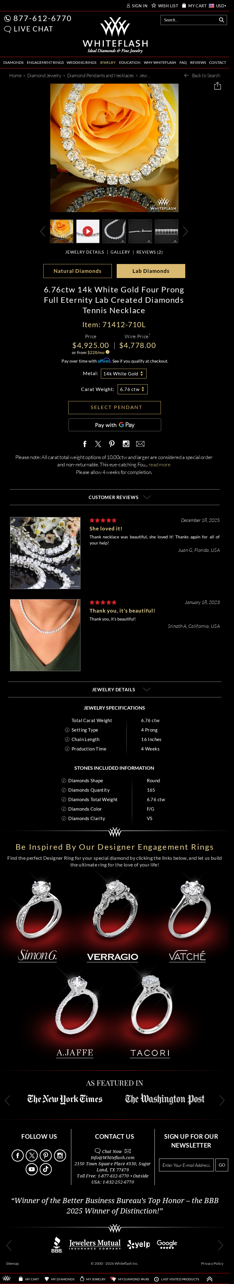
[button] (7, 29)
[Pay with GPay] (115, 424)
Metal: (90, 373)
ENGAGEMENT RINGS (45, 62)
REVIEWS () (149, 252)
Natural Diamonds (77, 271)
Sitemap (12, 1263)
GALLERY (120, 252)
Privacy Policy (212, 1263)
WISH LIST (168, 6)
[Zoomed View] (140, 230)
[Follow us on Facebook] (18, 1160)
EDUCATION (129, 62)
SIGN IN (139, 6)
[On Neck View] (61, 230)
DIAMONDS (13, 62)
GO (222, 1164)
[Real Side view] (166, 230)
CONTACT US (114, 1136)
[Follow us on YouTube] (32, 1173)
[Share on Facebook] (86, 444)
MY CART (197, 6)
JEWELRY (108, 62)
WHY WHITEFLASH (160, 62)
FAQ (183, 62)
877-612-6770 (42, 18)
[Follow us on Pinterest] (46, 1160)
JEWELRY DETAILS (84, 252)
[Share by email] (139, 444)
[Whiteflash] (115, 35)
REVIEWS (198, 62)
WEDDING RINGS (81, 62)
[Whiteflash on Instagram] (126, 444)
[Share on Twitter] (98, 444)
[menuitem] (13, 62)
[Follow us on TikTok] (46, 1173)
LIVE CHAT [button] (34, 28)
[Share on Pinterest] (112, 447)
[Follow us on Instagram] (60, 1160)
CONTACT (217, 62)
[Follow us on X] (32, 1160)
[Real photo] (114, 230)
